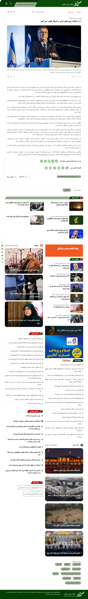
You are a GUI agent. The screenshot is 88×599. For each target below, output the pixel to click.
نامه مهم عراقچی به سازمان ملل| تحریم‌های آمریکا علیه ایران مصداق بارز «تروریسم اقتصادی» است (23, 376)
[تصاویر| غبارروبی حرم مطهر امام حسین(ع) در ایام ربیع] (64, 543)
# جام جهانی (65, 569)
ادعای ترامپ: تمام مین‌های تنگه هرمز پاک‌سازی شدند (26, 434)
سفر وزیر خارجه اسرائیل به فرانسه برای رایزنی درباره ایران (57, 231)
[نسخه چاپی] (8, 12)
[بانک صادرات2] (64, 341)
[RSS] (2, 262)
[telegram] (63, 167)
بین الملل (70, 12)
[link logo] (72, 3)
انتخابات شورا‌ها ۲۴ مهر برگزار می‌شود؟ (71, 417)
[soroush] (46, 167)
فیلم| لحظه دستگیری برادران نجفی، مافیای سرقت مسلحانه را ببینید (24, 295)
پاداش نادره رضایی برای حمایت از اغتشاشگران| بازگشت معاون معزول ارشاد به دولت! (63, 370)
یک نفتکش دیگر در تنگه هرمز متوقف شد (30, 367)
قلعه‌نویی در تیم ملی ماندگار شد (73, 390)
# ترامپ (58, 564)
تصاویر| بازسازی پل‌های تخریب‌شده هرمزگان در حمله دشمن (64, 496)
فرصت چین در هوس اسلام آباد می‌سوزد (71, 409)
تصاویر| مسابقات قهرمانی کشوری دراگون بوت (66, 525)
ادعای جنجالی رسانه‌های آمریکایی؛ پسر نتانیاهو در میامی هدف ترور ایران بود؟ (63, 429)
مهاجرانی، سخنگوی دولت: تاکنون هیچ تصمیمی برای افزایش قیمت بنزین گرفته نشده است (23, 427)
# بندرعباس (76, 564)
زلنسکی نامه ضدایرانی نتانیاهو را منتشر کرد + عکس (28, 399)
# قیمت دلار (66, 578)
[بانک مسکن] (64, 250)
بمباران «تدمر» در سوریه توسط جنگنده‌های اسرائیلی (59, 204)
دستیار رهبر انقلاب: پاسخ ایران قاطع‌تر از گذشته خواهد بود (25, 460)
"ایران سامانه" (49, 594)
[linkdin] (50, 167)
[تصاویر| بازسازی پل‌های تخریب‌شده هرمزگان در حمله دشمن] (64, 488)
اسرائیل (67, 190)
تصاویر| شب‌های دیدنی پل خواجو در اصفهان (66, 470)
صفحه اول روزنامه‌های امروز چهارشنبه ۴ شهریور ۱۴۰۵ (67, 386)
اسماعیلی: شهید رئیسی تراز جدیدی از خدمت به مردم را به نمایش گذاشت (23, 383)
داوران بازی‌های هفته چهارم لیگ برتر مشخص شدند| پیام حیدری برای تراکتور (63, 403)
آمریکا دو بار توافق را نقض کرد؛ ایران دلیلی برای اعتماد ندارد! (24, 465)
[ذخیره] (14, 12)
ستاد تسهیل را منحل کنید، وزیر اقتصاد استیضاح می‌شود (59, 298)
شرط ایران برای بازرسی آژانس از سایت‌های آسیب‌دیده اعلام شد (24, 371)
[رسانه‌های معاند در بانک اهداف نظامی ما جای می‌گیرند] (76, 267)
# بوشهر (67, 564)
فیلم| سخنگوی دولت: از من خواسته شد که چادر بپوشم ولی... (23, 321)
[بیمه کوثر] (64, 353)
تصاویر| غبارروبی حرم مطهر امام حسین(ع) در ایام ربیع (63, 553)
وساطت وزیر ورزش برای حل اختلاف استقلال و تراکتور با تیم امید (24, 343)
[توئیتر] (2, 252)
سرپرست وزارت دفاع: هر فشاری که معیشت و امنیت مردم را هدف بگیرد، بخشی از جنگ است (24, 440)
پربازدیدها (78, 360)
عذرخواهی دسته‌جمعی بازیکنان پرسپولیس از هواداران (26, 421)
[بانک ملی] (64, 330)
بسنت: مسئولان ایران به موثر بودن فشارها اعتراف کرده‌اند (66, 413)
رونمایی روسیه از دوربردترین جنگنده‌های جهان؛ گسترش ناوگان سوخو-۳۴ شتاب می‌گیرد (63, 380)
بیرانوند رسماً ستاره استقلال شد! (61, 307)
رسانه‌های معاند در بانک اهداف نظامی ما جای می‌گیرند (59, 267)
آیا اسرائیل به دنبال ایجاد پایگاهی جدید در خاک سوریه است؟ (17, 204)
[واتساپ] (2, 255)
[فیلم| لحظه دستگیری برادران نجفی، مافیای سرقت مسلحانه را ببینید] (24, 287)
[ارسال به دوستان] (11, 12)
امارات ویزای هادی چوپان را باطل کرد (59, 276)
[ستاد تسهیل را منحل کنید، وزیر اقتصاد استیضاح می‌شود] (76, 298)
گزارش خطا (10, 177)
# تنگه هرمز (76, 569)
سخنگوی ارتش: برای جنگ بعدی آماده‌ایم (70, 365)
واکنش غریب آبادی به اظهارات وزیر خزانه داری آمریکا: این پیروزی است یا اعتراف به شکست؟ (23, 471)
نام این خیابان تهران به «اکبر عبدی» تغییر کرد (58, 318)
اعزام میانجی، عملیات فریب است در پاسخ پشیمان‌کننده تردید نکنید (64, 375)
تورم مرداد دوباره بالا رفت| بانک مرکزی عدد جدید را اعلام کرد (25, 363)
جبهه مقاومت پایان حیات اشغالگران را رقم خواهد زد (57, 219)
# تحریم (55, 573)
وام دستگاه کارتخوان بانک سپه (33, 494)
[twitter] (59, 167)
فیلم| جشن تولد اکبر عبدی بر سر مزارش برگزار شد (24, 270)
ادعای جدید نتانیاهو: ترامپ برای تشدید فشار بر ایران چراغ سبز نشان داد (23, 390)
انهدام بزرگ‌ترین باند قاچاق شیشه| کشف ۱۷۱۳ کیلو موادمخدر (25, 351)
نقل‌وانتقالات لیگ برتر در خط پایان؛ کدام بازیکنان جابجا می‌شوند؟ (64, 398)
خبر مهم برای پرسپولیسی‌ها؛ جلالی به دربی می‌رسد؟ (68, 394)
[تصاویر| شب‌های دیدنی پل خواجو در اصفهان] (64, 461)
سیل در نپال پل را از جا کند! (34, 403)
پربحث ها (67, 360)
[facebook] (54, 167)
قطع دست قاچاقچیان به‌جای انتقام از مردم (30, 447)
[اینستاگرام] (2, 249)
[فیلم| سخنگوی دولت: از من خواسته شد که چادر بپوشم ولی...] (24, 314)
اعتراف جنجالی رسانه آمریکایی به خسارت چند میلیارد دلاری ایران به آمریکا (63, 422)
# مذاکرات (77, 578)
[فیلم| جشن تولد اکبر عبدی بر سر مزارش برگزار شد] (24, 261)
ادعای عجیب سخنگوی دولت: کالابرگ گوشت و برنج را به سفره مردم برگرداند (63, 435)
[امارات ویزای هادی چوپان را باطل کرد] (76, 277)
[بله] (2, 246)
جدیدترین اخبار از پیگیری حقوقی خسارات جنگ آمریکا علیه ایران (24, 359)
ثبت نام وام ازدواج (36, 488)
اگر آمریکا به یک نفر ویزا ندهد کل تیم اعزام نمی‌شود (59, 287)
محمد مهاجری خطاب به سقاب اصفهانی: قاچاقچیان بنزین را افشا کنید (23, 453)
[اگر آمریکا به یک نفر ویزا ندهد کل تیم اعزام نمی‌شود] (76, 287)
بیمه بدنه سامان (23, 488)
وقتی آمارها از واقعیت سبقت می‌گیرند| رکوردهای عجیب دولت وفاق (24, 395)
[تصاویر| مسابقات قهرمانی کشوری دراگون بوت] (64, 516)
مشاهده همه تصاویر (51, 445)
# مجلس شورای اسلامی (73, 583)
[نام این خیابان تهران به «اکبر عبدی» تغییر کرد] (76, 319)
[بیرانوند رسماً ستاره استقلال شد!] (76, 308)
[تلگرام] (2, 258)
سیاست (78, 12)
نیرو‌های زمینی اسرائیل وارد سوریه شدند (17, 216)
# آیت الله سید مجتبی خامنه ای (71, 573)
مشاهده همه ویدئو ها (11, 245)
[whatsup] (67, 167)
